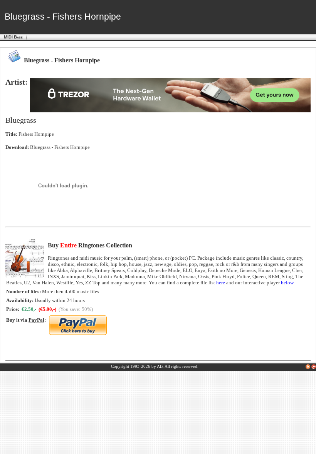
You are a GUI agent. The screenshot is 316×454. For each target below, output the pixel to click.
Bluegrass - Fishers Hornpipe (60, 147)
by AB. (157, 366)
